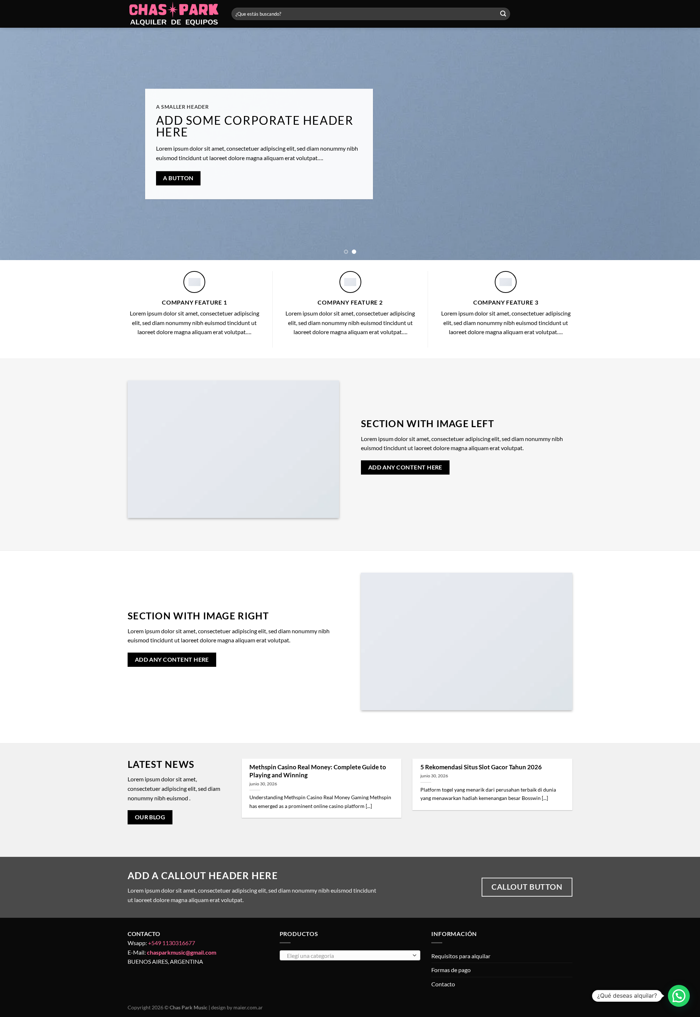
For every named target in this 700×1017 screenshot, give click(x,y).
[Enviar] (503, 14)
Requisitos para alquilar (460, 955)
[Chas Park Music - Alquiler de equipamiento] (174, 14)
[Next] (676, 144)
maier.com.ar (248, 1007)
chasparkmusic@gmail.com (181, 952)
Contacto (443, 984)
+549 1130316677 (171, 942)
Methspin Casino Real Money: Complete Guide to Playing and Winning (317, 771)
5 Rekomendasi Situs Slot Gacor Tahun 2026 (481, 767)
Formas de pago (451, 969)
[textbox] (348, 956)
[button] (679, 996)
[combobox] (350, 955)
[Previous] (23, 144)
